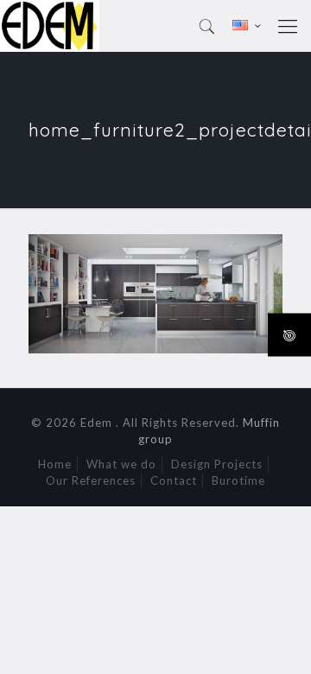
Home (55, 464)
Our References (91, 480)
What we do (121, 464)
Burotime (238, 480)
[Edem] (49, 26)
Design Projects (217, 464)
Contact (173, 480)
